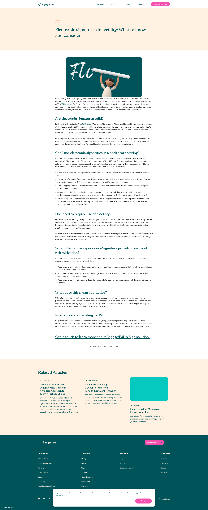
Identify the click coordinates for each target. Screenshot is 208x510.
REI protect (67, 104)
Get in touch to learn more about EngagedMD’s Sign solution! (102, 337)
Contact (164, 463)
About (122, 463)
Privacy (164, 472)
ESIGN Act (87, 124)
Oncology (42, 482)
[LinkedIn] (49, 498)
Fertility (41, 468)
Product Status (164, 499)
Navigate (84, 459)
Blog (121, 459)
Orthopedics (43, 472)
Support (164, 468)
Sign (83, 468)
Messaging (85, 482)
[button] (102, 5)
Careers (164, 459)
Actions (84, 472)
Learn (83, 463)
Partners (84, 486)
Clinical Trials (43, 459)
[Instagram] (44, 498)
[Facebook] (39, 498)
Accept (143, 501)
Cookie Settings (8, 507)
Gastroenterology (45, 463)
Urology (41, 477)
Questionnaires (87, 477)
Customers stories (127, 468)
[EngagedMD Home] (46, 4)
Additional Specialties (46, 486)
